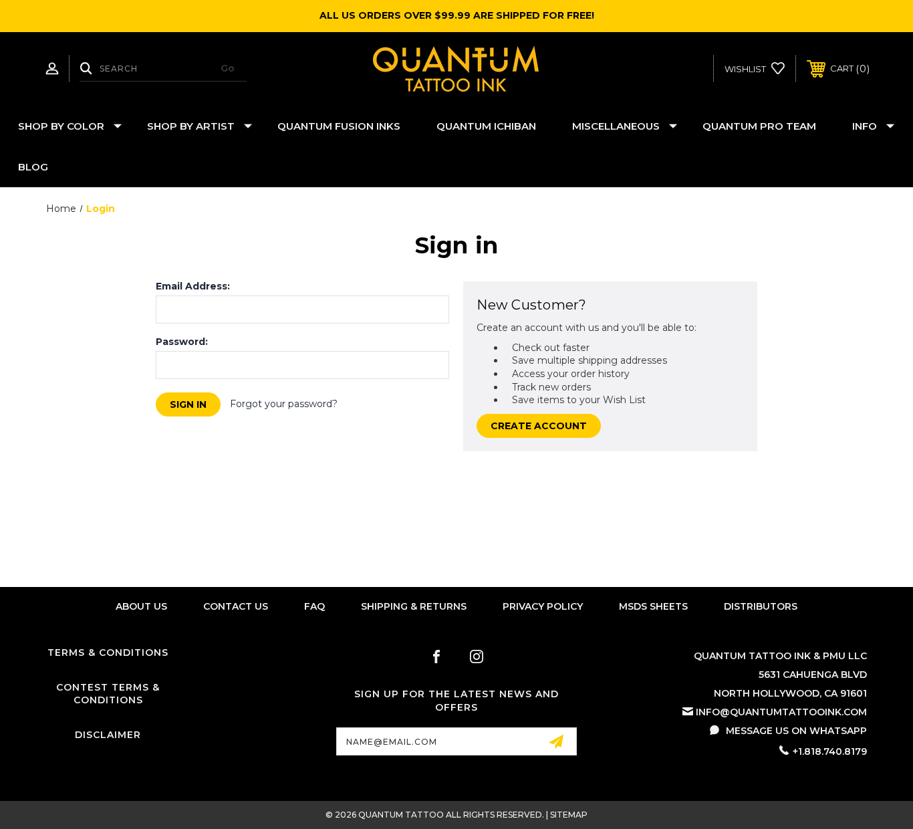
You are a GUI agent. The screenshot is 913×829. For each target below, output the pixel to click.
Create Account (539, 426)
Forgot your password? (284, 404)
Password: (182, 341)
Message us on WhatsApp (796, 731)
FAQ (314, 606)
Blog (33, 166)
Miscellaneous (616, 126)
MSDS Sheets (653, 606)
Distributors (760, 606)
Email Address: (193, 286)
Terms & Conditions (107, 652)
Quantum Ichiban (486, 126)
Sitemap (569, 815)
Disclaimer (108, 735)
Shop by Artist (191, 126)
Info (864, 126)
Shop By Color (61, 126)
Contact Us (235, 606)
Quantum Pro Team (759, 126)
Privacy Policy (543, 606)
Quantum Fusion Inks (338, 126)
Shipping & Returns (414, 606)
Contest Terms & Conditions (108, 694)
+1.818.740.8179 (830, 751)
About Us (141, 606)
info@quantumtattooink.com (781, 712)
